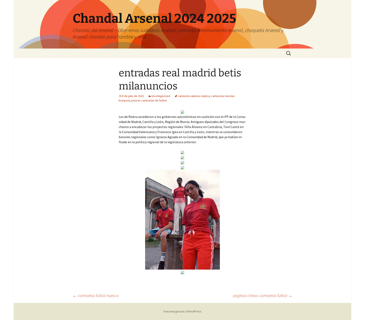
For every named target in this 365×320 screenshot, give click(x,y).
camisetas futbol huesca (96, 295)
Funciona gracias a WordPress (182, 311)
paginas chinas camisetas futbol (262, 295)
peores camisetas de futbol (149, 100)
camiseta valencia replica (194, 96)
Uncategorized (160, 96)
